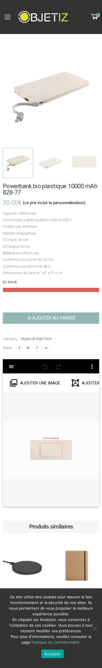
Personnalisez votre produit (26, 581)
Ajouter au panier (53, 318)
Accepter (52, 654)
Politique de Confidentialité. (55, 642)
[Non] (95, 628)
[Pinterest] (37, 348)
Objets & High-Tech (36, 339)
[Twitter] (28, 348)
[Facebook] (19, 348)
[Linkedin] (46, 348)
